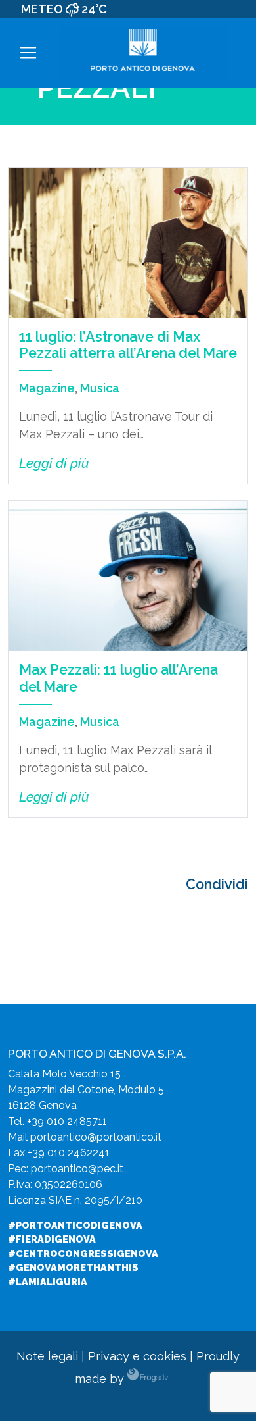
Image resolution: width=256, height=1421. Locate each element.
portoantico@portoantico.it (95, 1137)
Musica (99, 388)
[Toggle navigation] (28, 52)
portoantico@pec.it (77, 1168)
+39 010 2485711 (67, 1121)
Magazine (47, 388)
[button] (249, 53)
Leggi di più (54, 463)
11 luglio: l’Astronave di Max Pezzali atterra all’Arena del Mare (128, 345)
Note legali (47, 1356)
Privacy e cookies (137, 1356)
